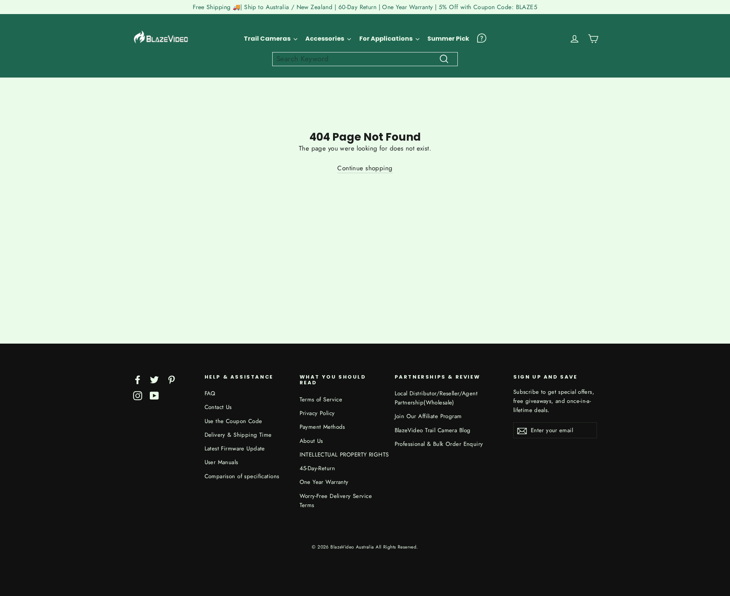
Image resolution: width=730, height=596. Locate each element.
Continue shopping (364, 168)
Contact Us (218, 407)
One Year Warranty (324, 482)
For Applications (386, 38)
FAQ (210, 393)
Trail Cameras (268, 38)
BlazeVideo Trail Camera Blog (433, 430)
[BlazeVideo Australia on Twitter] (154, 379)
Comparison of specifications (242, 476)
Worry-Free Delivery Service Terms (336, 500)
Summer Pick (448, 38)
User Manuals (221, 462)
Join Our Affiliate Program (428, 416)
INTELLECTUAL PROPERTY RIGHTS (341, 454)
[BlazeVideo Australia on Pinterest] (171, 379)
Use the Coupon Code (233, 421)
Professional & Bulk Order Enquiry (439, 444)
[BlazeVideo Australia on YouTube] (154, 395)
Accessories (325, 38)
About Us (311, 441)
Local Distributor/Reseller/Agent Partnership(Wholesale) (436, 398)
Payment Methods (322, 427)
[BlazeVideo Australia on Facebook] (137, 379)
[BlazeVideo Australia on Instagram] (137, 395)
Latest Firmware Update (235, 448)
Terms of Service (321, 399)
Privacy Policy (317, 413)
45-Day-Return (317, 468)
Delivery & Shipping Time (238, 435)
